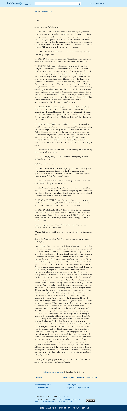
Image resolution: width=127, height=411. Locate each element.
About (76, 408)
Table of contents (41, 388)
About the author (96, 3)
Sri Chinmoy (64, 408)
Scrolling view (72, 385)
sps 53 (66, 396)
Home (37, 11)
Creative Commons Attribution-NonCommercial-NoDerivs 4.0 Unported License (57, 400)
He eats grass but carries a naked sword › (80, 377)
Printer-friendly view (43, 385)
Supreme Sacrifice (46, 11)
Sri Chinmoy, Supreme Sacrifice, (53, 372)
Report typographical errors (78, 388)
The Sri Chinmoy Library (15, 4)
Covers (85, 408)
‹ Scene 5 (38, 377)
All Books (51, 408)
